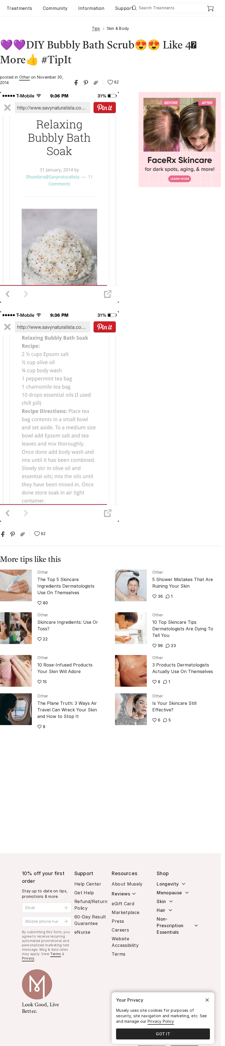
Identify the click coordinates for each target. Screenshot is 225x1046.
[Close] (207, 1000)
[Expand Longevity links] (183, 884)
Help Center (87, 884)
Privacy (28, 958)
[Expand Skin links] (171, 901)
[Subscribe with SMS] (66, 921)
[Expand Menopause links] (187, 892)
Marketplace (125, 912)
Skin (161, 901)
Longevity (168, 884)
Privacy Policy (161, 1021)
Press (118, 921)
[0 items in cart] (210, 8)
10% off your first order (43, 877)
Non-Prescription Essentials (170, 925)
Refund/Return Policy (91, 905)
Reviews (121, 893)
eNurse (82, 932)
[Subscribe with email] (66, 908)
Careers (120, 930)
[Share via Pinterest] (86, 82)
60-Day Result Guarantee (90, 920)
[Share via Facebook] (76, 82)
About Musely (127, 884)
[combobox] (169, 8)
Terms (55, 954)
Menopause (169, 892)
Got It (163, 1033)
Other (24, 77)
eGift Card (123, 903)
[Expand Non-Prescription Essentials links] (196, 925)
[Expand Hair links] (170, 910)
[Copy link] (96, 82)
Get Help (84, 892)
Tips (96, 28)
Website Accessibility (125, 942)
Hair (161, 910)
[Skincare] (180, 139)
